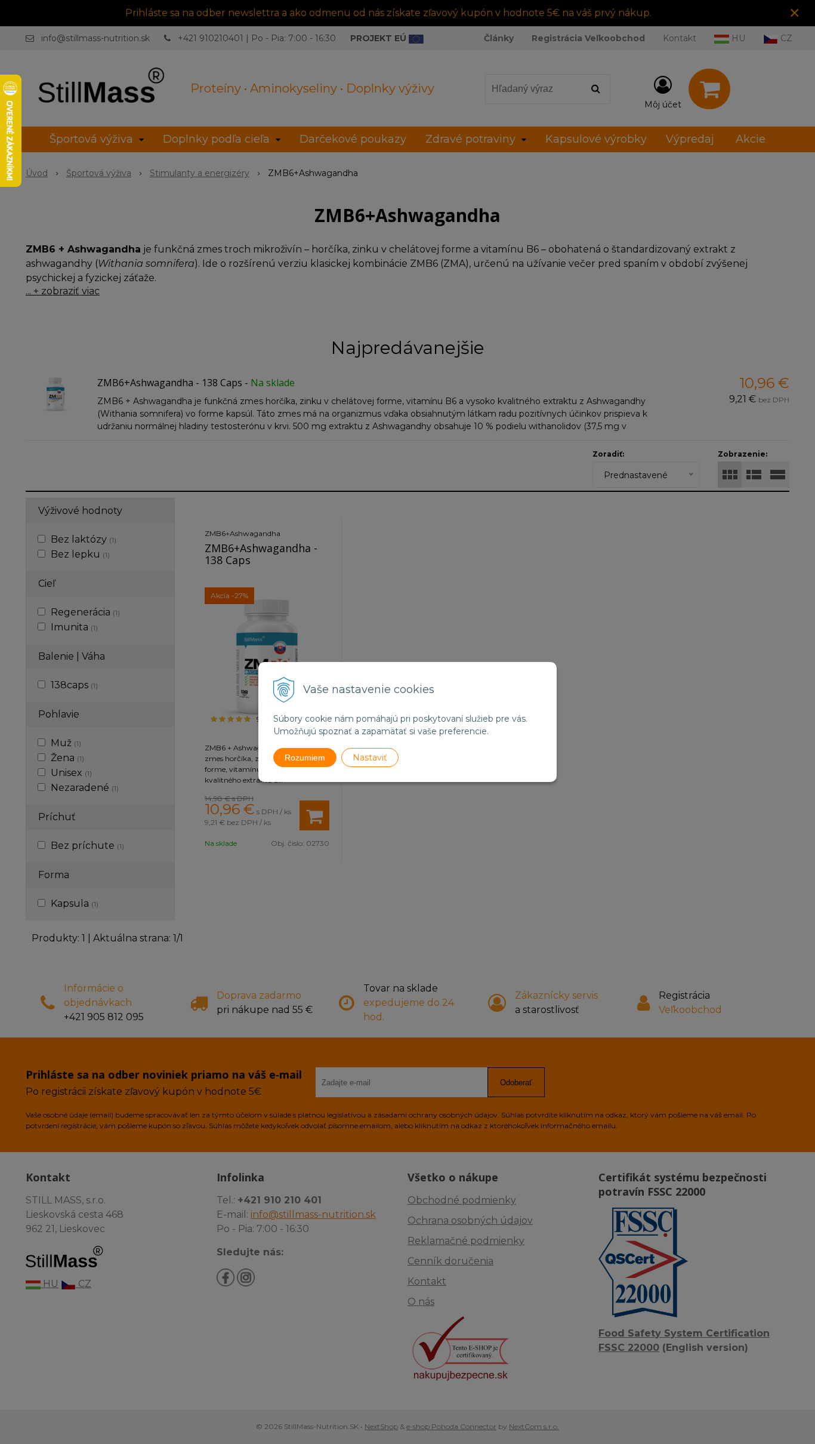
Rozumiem (305, 757)
